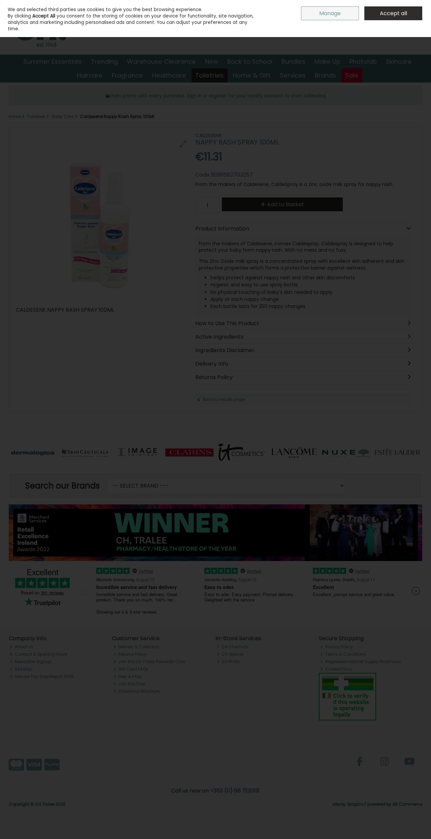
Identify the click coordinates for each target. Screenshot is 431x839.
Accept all (393, 13)
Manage (330, 13)
